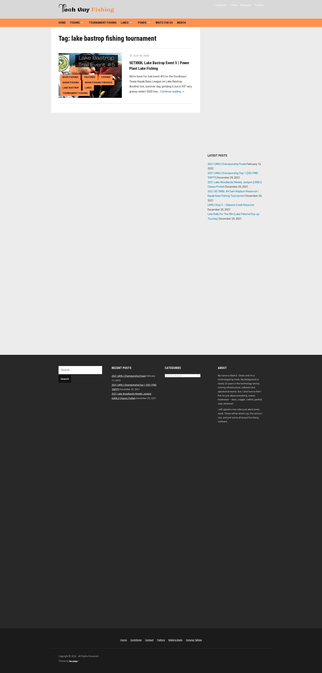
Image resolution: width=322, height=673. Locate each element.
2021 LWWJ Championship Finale (227, 164)
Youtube (259, 5)
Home (62, 22)
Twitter (233, 5)
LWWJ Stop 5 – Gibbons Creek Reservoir (231, 204)
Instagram (245, 5)
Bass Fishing (70, 77)
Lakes (125, 22)
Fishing (75, 22)
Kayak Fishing (71, 82)
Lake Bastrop (71, 87)
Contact (149, 640)
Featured (89, 77)
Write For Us (164, 22)
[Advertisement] (235, 90)
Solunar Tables (194, 640)
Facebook (220, 5)
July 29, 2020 (141, 55)
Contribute (136, 640)
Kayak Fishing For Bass (98, 82)
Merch (181, 22)
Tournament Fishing (102, 22)
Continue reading (172, 91)
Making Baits (175, 640)
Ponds (142, 22)
